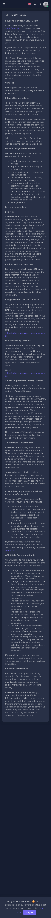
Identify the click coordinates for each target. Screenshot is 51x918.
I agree (29, 912)
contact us (10, 550)
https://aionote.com (14, 28)
